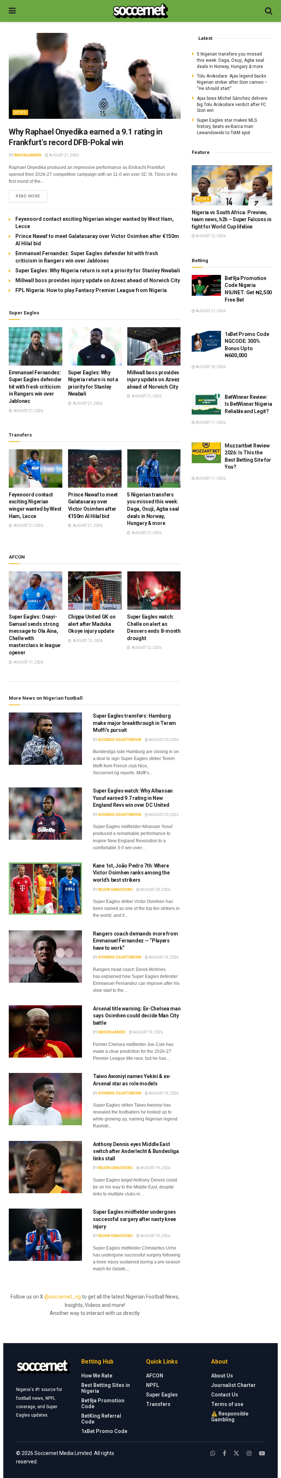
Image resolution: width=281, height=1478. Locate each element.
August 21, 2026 (63, 155)
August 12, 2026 (210, 236)
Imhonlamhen (27, 155)
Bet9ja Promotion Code (102, 1403)
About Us (222, 1376)
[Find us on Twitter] (236, 1453)
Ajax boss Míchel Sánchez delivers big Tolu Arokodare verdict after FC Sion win (232, 104)
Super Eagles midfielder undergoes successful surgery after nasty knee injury (134, 1219)
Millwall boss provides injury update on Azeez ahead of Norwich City (97, 280)
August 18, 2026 (210, 367)
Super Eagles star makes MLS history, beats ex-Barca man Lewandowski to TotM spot (227, 126)
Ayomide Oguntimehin (119, 740)
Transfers (158, 1404)
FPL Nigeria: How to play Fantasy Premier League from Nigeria (91, 290)
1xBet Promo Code (104, 1431)
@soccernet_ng (62, 1297)
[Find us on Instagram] (249, 1453)
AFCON (154, 1376)
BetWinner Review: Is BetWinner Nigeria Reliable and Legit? (248, 404)
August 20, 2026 (163, 740)
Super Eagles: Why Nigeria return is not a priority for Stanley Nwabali (97, 270)
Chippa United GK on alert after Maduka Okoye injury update (92, 624)
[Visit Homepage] (140, 11)
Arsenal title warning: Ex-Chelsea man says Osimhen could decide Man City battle (137, 1016)
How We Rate (96, 1376)
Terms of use (227, 1404)
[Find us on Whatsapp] (213, 1453)
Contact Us (224, 1395)
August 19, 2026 (163, 957)
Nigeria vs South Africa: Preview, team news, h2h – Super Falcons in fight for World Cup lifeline (231, 219)
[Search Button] (268, 11)
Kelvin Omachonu (115, 890)
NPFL (152, 1385)
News (20, 112)
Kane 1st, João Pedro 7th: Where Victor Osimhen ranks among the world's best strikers (131, 873)
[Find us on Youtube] (262, 1453)
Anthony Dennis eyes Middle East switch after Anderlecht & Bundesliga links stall (136, 1151)
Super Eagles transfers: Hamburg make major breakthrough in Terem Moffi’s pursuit (134, 723)
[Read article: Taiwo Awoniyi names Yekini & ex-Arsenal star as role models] (45, 1099)
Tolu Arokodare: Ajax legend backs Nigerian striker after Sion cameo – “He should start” (232, 82)
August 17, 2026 (210, 422)
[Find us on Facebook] (224, 1453)
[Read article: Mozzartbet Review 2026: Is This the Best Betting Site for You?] (206, 452)
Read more (31, 196)
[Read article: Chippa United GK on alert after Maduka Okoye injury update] (95, 590)
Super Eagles (162, 1395)
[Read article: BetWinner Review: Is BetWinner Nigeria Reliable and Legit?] (206, 404)
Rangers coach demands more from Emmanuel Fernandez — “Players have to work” (135, 941)
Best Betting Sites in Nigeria (105, 1388)
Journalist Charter (233, 1385)
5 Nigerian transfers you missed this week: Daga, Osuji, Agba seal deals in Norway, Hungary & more (153, 509)
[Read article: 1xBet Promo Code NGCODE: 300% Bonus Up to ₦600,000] (206, 341)
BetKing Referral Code (101, 1419)
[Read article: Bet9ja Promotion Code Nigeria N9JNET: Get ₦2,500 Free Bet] (206, 285)
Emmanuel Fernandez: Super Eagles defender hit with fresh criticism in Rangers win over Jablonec (35, 387)
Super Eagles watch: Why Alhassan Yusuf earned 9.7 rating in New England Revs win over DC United (133, 798)
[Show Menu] (12, 11)
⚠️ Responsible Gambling (229, 1416)
